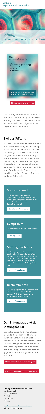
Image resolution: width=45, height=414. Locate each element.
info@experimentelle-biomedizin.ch (18, 406)
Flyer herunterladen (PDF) (23, 103)
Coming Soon (14, 236)
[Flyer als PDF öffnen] (22, 76)
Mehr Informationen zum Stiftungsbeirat (21, 371)
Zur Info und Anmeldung (18, 209)
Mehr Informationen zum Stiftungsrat (20, 362)
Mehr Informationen (17, 270)
